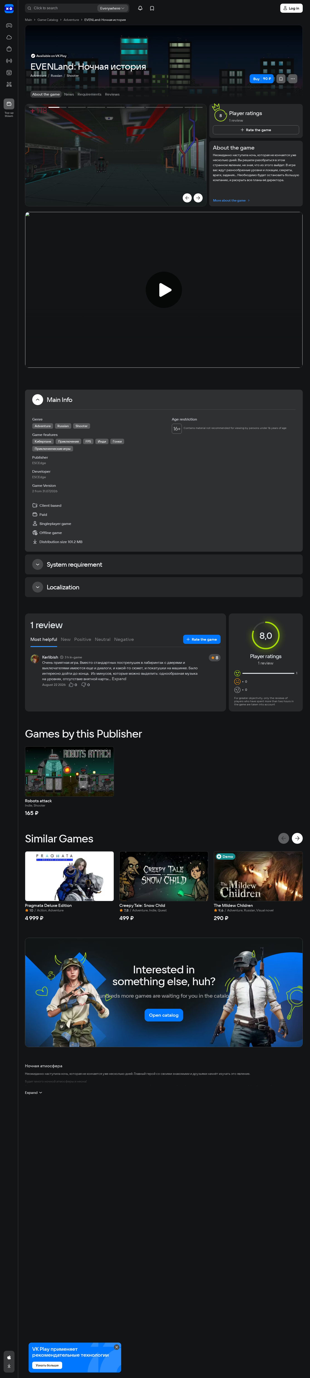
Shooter (73, 76)
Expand (119, 678)
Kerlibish (50, 657)
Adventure (38, 76)
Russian (56, 76)
